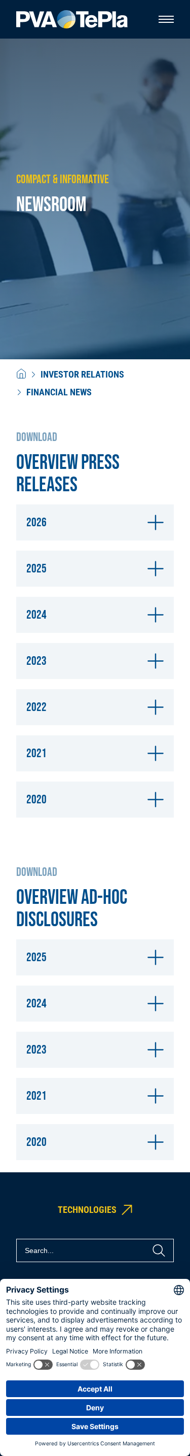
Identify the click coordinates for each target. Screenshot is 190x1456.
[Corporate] (21, 374)
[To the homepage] (72, 19)
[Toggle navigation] (166, 19)
